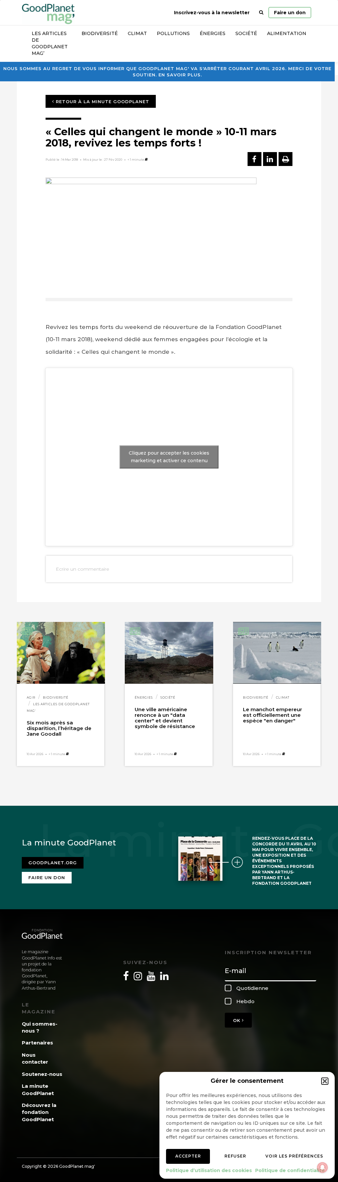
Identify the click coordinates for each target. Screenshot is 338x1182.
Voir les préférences (294, 1156)
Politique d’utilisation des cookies (209, 1170)
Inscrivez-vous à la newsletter (212, 13)
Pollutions (173, 33)
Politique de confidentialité (290, 1170)
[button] (324, 1081)
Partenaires (37, 1042)
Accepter (188, 1156)
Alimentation (286, 33)
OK (237, 1020)
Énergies (212, 33)
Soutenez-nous (42, 1074)
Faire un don (290, 13)
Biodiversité (100, 33)
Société (246, 33)
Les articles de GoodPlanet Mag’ (50, 43)
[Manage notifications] (322, 1167)
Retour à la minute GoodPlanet (101, 101)
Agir (31, 697)
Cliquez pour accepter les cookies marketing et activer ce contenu (169, 457)
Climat (137, 33)
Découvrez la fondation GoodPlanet (39, 1112)
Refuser (235, 1156)
